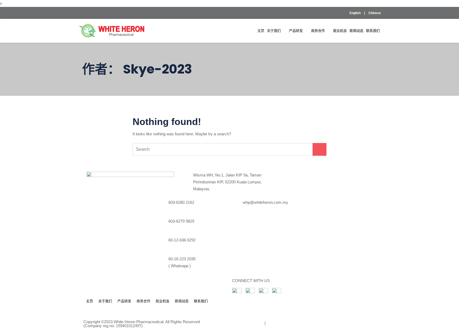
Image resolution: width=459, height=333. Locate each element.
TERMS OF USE (247, 323)
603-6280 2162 (181, 202)
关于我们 (274, 31)
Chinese (374, 13)
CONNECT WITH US (251, 280)
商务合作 (318, 31)
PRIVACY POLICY (284, 323)
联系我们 (373, 31)
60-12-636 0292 (182, 240)
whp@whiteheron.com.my (265, 202)
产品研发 (296, 31)
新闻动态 (356, 31)
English (355, 13)
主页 (260, 31)
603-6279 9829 (181, 221)
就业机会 (340, 31)
